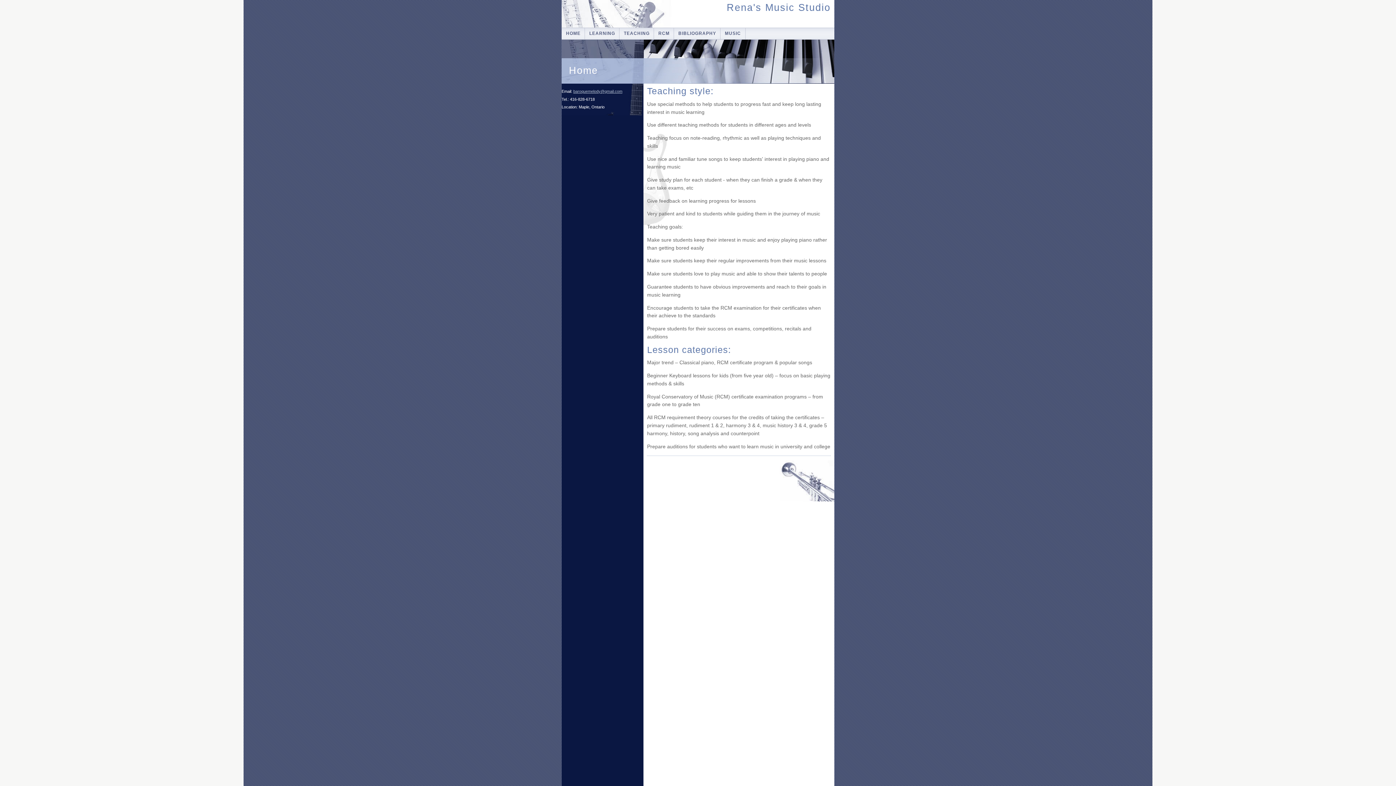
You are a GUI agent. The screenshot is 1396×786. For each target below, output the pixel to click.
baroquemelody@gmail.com (597, 91)
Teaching (637, 33)
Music (733, 33)
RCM (664, 33)
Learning (602, 33)
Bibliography (697, 33)
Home (573, 33)
